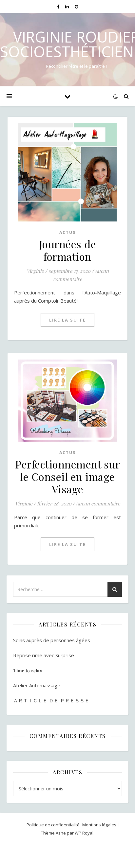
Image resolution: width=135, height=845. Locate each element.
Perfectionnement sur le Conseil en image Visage (67, 476)
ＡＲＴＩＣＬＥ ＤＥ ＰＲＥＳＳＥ (51, 700)
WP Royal (84, 833)
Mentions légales (99, 825)
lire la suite (67, 320)
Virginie (35, 271)
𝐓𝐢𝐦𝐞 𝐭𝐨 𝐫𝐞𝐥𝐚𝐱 (27, 670)
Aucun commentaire (98, 503)
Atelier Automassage (36, 685)
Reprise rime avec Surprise (43, 655)
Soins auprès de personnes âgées (51, 640)
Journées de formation (67, 250)
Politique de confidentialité (53, 825)
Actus (67, 232)
